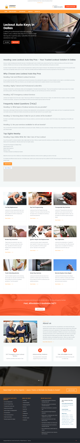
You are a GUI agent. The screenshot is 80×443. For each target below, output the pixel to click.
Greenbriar (25, 420)
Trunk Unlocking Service (8, 414)
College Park (25, 413)
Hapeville (24, 411)
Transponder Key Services (9, 406)
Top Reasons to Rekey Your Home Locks (49, 422)
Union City (25, 409)
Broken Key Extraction (8, 408)
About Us (30, 11)
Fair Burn (24, 407)
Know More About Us (47, 341)
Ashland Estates (26, 402)
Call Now (7, 42)
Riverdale (24, 400)
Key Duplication (7, 412)
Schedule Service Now (70, 6)
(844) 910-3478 (58, 7)
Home (5, 11)
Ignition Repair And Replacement (10, 410)
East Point (25, 415)
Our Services (22, 11)
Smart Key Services (8, 417)
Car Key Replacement (8, 401)
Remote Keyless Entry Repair (9, 419)
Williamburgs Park (26, 404)
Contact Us (39, 2)
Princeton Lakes (26, 417)
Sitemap (29, 440)
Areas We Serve (12, 11)
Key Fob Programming (8, 404)
